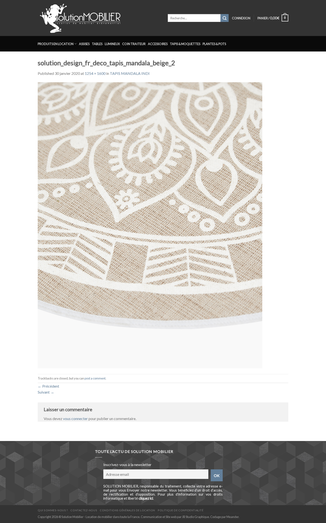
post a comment (94, 378)
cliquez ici (146, 498)
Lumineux (112, 44)
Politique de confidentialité (180, 510)
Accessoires (158, 44)
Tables (97, 44)
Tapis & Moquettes (185, 44)
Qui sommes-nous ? (53, 510)
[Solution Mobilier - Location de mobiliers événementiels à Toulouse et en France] (99, 18)
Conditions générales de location (127, 510)
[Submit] (225, 18)
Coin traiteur (134, 44)
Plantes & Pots (214, 44)
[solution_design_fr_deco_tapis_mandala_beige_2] (150, 224)
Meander (232, 517)
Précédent (48, 386)
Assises (84, 44)
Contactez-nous (83, 510)
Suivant (46, 392)
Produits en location (56, 44)
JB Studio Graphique (195, 517)
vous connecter (75, 418)
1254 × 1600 (95, 73)
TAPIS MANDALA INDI (130, 73)
